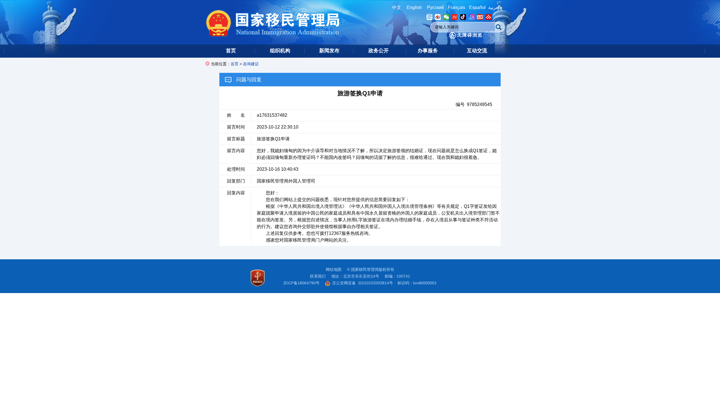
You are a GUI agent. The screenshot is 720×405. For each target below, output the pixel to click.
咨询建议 (251, 64)
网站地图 (333, 269)
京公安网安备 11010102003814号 (362, 283)
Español (477, 7)
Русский (435, 7)
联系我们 (318, 276)
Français (456, 7)
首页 (234, 64)
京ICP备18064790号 (301, 283)
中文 (396, 7)
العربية (494, 7)
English (414, 7)
